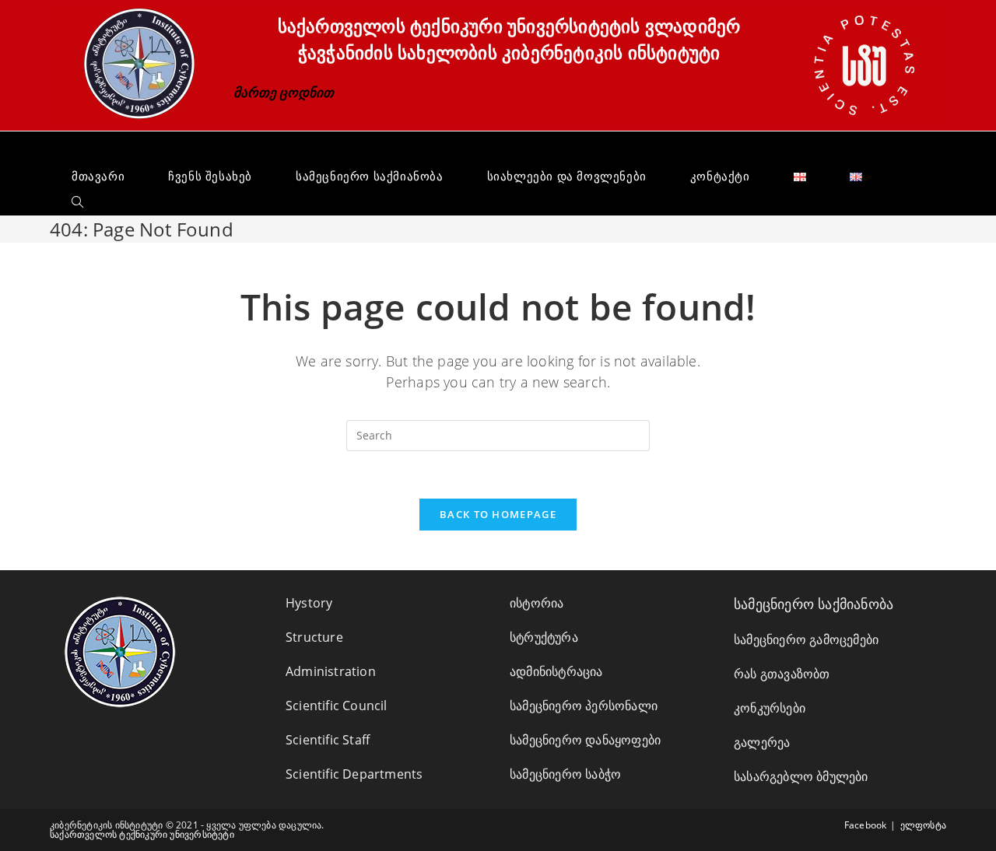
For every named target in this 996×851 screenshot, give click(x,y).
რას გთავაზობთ (782, 673)
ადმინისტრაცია (556, 671)
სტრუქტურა (544, 637)
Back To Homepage (498, 514)
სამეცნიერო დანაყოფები (585, 739)
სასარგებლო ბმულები (801, 776)
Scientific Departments (354, 774)
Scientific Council (337, 705)
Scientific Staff (328, 739)
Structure (314, 637)
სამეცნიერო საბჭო (565, 774)
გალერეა (762, 742)
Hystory (309, 602)
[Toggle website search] (77, 202)
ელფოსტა (923, 825)
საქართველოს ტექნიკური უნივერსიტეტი (142, 834)
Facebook (865, 825)
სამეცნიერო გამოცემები (806, 639)
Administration (331, 671)
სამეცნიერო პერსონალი (584, 705)
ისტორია (536, 602)
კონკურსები (769, 707)
